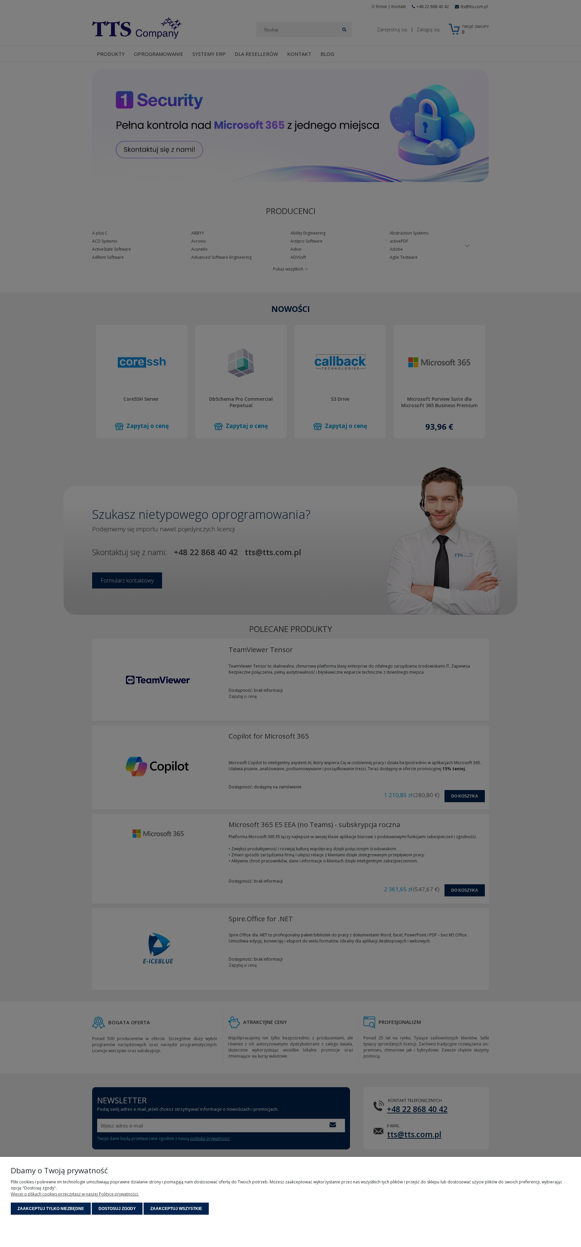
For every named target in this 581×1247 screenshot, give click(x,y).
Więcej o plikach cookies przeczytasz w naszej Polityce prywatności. (75, 1194)
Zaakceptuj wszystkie (176, 1208)
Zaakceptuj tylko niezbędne (50, 1208)
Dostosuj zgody (117, 1208)
